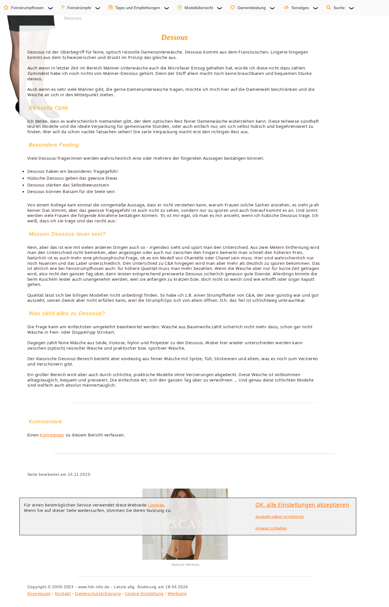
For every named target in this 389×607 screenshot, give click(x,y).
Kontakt (63, 593)
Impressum (39, 593)
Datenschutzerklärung (98, 593)
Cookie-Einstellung (144, 593)
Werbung (177, 593)
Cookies (156, 505)
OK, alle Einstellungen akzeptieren (302, 504)
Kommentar (52, 435)
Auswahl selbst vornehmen (279, 516)
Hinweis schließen (271, 528)
